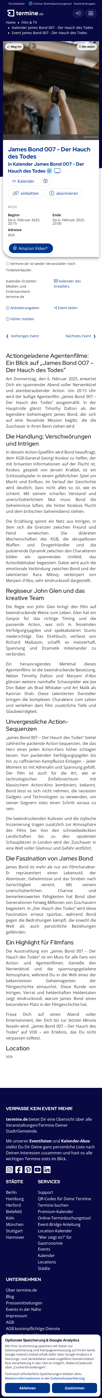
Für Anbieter (17, 3)
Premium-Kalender (55, 1211)
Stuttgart (14, 1231)
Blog (10, 1296)
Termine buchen (53, 1205)
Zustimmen (74, 1388)
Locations (47, 1262)
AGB (10, 1322)
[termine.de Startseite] (27, 12)
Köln (10, 1218)
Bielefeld (14, 1211)
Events (44, 1249)
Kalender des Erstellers (67, 284)
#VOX (12, 206)
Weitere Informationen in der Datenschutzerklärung (45, 1378)
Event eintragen (84, 3)
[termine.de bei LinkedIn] (48, 1171)
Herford (13, 1205)
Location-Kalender (55, 1231)
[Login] (78, 13)
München (15, 1224)
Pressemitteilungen (24, 1303)
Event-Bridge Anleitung (59, 1224)
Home (11, 22)
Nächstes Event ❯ (81, 336)
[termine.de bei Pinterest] (29, 1171)
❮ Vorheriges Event (22, 336)
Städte (44, 1268)
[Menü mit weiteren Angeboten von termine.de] (91, 13)
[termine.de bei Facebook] (20, 1171)
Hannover (15, 1237)
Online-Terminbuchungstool (52, 3)
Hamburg (15, 1198)
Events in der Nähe (23, 1309)
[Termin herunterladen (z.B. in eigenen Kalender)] (46, 181)
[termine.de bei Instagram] (10, 1171)
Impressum (16, 1315)
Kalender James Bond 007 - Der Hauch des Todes (52, 27)
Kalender (46, 1255)
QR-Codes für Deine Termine (64, 1198)
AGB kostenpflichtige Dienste (33, 1328)
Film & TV (29, 22)
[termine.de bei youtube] (39, 1171)
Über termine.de (21, 1290)
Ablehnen (27, 1388)
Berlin (11, 1192)
